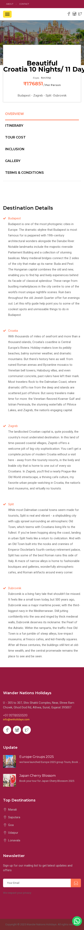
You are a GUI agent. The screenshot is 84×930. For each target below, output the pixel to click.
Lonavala (14, 840)
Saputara (14, 817)
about (9, 4)
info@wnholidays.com (16, 719)
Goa (11, 825)
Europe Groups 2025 (36, 756)
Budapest (14, 218)
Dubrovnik (14, 588)
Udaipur (13, 833)
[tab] (42, 116)
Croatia (13, 331)
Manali (12, 809)
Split (11, 504)
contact (25, 4)
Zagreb (13, 426)
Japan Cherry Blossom (37, 775)
